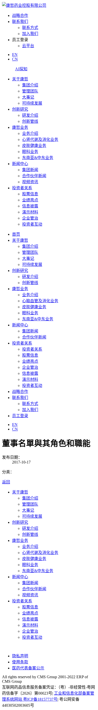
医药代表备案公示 (28, 668)
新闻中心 (20, 164)
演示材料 (30, 212)
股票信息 (30, 194)
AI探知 (21, 69)
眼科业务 (30, 151)
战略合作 (20, 15)
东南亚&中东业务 (37, 158)
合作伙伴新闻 (34, 176)
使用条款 (20, 662)
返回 (6, 482)
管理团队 (30, 91)
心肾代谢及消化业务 (40, 139)
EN (15, 54)
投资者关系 (22, 188)
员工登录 (20, 416)
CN (15, 59)
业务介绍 (30, 133)
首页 (16, 234)
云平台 (28, 46)
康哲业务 (20, 127)
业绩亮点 (30, 200)
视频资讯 (30, 182)
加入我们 (30, 34)
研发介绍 (30, 115)
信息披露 (30, 206)
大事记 (28, 97)
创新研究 (20, 109)
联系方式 (30, 27)
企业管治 (30, 218)
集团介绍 (30, 85)
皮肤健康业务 (34, 145)
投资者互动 (32, 224)
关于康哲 (20, 79)
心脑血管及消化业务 (40, 301)
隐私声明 (20, 656)
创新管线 (30, 121)
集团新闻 (30, 170)
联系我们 (20, 21)
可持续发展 (32, 103)
